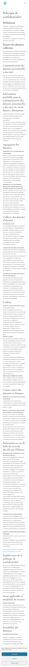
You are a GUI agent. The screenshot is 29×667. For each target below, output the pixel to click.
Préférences (14, 663)
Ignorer (14, 658)
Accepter (14, 654)
